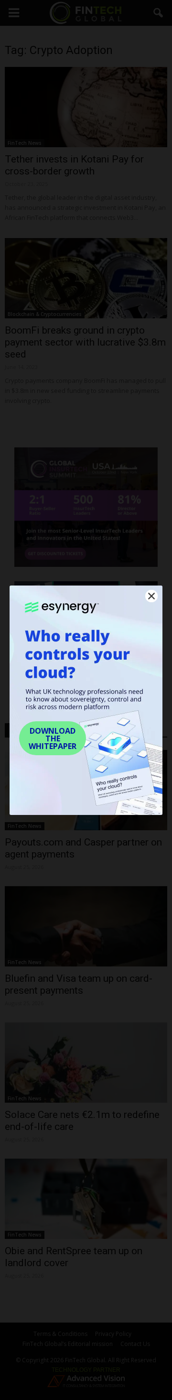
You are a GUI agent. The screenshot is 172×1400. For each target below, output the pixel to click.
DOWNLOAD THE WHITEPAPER (52, 738)
